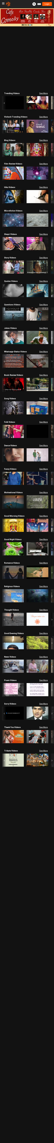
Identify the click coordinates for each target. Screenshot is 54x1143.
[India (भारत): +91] (16, 50)
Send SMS (31, 51)
